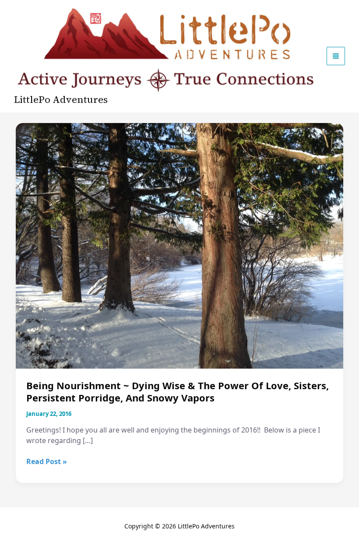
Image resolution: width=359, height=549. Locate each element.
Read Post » (46, 461)
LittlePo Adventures (61, 99)
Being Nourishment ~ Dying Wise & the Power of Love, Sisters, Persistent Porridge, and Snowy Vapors (177, 392)
